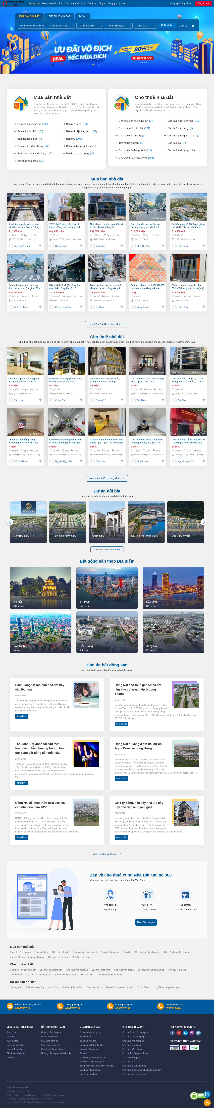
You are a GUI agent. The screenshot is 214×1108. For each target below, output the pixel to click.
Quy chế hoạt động (16, 1045)
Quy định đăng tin (49, 1041)
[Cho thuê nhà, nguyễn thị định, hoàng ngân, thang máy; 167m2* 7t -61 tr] (66, 361)
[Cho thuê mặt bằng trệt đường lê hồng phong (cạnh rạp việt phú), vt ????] (66, 422)
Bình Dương (113, 239)
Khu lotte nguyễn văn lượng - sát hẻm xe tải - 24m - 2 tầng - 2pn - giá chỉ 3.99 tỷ (25, 226)
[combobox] (61, 26)
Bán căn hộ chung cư (32, 124)
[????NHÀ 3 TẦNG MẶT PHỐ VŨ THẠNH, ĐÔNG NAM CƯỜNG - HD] (66, 207)
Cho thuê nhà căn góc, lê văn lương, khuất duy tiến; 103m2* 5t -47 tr (188, 380)
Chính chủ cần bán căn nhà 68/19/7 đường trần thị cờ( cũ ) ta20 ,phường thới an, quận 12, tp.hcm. (188, 287)
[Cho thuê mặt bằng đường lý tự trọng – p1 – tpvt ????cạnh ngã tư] (107, 422)
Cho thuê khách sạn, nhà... (184, 150)
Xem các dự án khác (105, 549)
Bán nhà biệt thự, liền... (81, 131)
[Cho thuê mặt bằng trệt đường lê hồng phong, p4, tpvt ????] (147, 422)
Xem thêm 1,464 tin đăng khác (105, 324)
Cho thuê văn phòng (132, 135)
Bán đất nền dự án (29, 138)
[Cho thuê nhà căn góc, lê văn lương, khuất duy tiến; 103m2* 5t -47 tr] (188, 361)
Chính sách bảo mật (16, 1053)
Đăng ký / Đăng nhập (180, 3)
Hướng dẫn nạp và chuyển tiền (56, 1053)
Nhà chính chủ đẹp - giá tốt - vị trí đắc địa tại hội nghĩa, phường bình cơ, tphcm (106, 226)
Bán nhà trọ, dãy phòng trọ (147, 952)
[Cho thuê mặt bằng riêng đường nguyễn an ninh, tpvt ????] (25, 422)
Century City (16, 987)
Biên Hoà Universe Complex (120, 987)
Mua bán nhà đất (51, 3)
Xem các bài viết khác (104, 854)
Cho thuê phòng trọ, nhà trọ (151, 970)
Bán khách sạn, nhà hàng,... (34, 153)
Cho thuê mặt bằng (180, 128)
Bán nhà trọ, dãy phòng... (33, 146)
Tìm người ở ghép (131, 143)
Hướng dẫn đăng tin (51, 1032)
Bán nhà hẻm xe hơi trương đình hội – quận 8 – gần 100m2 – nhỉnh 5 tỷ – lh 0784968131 (25, 287)
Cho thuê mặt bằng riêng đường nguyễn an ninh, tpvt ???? (23, 441)
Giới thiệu (11, 1037)
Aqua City (53, 987)
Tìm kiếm (168, 25)
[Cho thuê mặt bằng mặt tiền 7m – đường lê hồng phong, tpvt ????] (188, 422)
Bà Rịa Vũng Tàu (159, 394)
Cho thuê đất (177, 143)
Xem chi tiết (22, 716)
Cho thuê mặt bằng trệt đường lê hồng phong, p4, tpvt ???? (147, 441)
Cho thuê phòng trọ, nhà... (184, 135)
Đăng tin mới (203, 3)
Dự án (91, 3)
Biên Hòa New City (35, 987)
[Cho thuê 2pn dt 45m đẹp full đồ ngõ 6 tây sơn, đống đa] (25, 361)
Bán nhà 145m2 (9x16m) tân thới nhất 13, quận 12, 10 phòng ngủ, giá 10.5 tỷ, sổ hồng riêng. (66, 287)
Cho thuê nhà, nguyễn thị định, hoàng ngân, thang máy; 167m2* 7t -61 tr (65, 380)
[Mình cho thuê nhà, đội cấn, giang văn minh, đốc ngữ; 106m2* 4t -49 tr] (107, 361)
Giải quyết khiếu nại (51, 1045)
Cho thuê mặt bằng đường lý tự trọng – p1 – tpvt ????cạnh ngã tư (106, 441)
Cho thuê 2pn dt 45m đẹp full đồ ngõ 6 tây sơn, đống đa (24, 380)
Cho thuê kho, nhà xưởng (136, 157)
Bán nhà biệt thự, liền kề (85, 952)
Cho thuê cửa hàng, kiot (135, 150)
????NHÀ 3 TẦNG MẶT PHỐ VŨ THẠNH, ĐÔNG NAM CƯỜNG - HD (64, 225)
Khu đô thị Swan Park (72, 987)
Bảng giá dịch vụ (117, 3)
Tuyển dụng (12, 1041)
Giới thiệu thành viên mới (53, 1049)
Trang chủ (34, 3)
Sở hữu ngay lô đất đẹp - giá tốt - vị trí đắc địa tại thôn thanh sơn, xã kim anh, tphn (188, 226)
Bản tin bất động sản (107, 665)
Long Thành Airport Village (166, 987)
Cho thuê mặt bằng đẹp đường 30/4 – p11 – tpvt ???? (147, 380)
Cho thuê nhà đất (74, 3)
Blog (101, 3)
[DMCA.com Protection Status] (198, 1096)
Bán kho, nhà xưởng (80, 153)
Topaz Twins (144, 987)
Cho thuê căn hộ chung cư (136, 121)
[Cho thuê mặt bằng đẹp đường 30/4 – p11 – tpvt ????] (147, 361)
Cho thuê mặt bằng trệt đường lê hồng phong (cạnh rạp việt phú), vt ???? (65, 441)
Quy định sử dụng (15, 1049)
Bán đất (74, 138)
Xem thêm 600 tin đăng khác (105, 478)
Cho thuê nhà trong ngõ (184, 121)
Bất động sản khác (30, 161)
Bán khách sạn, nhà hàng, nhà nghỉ (27, 957)
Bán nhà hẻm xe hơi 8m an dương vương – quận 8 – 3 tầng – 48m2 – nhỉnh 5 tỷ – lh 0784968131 (146, 226)
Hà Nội (192, 239)
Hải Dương (76, 239)
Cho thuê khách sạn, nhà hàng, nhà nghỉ (73, 975)
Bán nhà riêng (77, 124)
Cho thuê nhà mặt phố (134, 128)
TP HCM (27, 239)
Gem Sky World (94, 987)
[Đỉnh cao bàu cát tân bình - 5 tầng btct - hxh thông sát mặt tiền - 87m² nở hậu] (107, 268)
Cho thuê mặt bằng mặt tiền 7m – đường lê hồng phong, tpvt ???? (188, 441)
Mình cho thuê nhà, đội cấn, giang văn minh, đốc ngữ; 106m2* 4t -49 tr (105, 380)
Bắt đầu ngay (146, 922)
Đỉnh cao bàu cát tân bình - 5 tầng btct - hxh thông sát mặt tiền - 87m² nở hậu (105, 287)
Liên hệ (10, 1057)
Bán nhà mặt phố (30, 131)
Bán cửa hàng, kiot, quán (82, 146)
